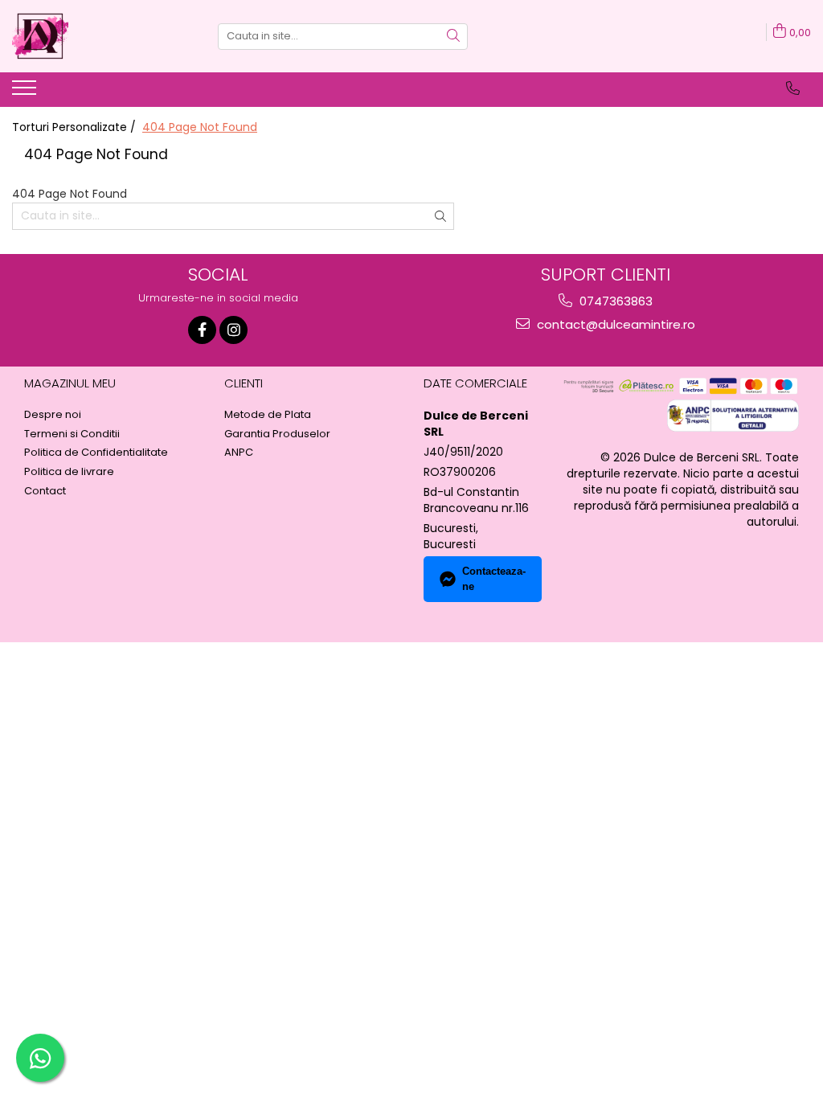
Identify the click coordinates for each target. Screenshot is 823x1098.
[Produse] (26, 92)
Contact (45, 491)
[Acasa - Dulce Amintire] (92, 36)
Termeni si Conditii (72, 434)
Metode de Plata (267, 415)
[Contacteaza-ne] (793, 88)
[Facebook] (202, 330)
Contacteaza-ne (494, 578)
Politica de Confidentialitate (96, 452)
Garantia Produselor (277, 434)
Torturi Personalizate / (75, 127)
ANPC (238, 452)
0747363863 (614, 301)
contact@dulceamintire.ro (614, 324)
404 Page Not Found (199, 127)
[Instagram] (233, 330)
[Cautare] (453, 36)
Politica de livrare (69, 472)
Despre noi (52, 415)
